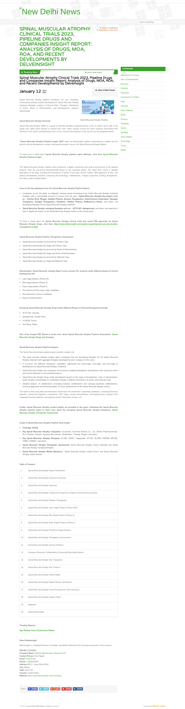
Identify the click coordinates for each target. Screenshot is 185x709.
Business (124, 84)
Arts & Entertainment (129, 79)
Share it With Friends (106, 90)
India (123, 101)
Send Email (31, 659)
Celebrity (124, 88)
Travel (123, 146)
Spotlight (124, 132)
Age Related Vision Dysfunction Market (37, 630)
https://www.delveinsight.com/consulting (44, 676)
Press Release (127, 110)
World (123, 150)
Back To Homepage (110, 28)
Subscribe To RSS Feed (108, 30)
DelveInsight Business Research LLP (50, 653)
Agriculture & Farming (130, 75)
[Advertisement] (131, 10)
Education (125, 93)
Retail (123, 115)
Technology (125, 141)
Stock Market (126, 137)
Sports (123, 128)
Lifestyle (124, 106)
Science (124, 119)
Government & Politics (130, 97)
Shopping (124, 123)
